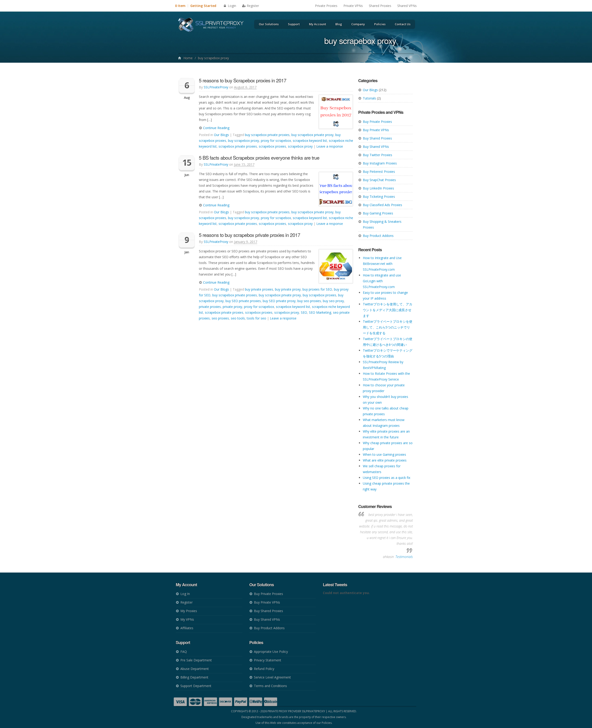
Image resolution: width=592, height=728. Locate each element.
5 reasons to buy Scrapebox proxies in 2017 (242, 80)
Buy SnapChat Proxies (379, 180)
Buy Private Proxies (377, 121)
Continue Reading (215, 128)
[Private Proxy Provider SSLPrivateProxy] (213, 25)
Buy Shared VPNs (376, 146)
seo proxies (220, 318)
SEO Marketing (320, 312)
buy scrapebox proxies (319, 295)
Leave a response (329, 146)
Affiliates (186, 628)
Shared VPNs (407, 5)
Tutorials (369, 98)
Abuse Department (194, 668)
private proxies (210, 306)
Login (231, 5)
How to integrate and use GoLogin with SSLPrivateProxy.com (382, 281)
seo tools (238, 318)
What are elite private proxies (385, 460)
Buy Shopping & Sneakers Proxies (382, 224)
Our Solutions (269, 24)
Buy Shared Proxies (377, 138)
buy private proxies (259, 289)
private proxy (232, 306)
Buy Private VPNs (376, 130)
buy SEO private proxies (243, 301)
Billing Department (194, 677)
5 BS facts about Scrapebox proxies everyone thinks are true (259, 157)
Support (294, 24)
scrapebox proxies (272, 146)
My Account (317, 24)
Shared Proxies (380, 5)
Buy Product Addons (378, 235)
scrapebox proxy (300, 146)
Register (253, 5)
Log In (185, 594)
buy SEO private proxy (279, 301)
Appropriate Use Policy (271, 651)
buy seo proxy (333, 301)
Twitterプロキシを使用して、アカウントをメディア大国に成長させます (387, 310)
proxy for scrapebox (276, 140)
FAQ (183, 651)
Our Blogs (370, 90)
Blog (338, 24)
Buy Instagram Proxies (380, 163)
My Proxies (188, 611)
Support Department (195, 686)
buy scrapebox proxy (243, 140)
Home (188, 58)
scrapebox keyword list (310, 140)
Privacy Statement (267, 660)
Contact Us (402, 24)
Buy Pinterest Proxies (379, 171)
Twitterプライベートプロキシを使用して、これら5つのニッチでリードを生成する (387, 327)
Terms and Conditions (270, 686)
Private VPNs (353, 5)
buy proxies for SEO (317, 289)
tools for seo (256, 318)
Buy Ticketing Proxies (379, 196)
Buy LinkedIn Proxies (378, 188)
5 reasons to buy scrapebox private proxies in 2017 (249, 234)
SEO (304, 312)
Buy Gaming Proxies (378, 213)
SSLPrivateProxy (216, 87)
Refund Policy (264, 668)
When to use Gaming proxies (384, 454)
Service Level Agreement (272, 677)
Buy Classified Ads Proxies (382, 205)
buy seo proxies (309, 301)
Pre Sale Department (196, 660)
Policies (379, 24)
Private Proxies (326, 5)
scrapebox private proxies (238, 146)
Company (358, 24)
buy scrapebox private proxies (267, 135)
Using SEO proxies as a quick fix (386, 477)
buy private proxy (288, 289)
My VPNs (187, 619)
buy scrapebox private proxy (312, 135)
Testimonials (404, 557)
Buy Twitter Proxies (377, 155)
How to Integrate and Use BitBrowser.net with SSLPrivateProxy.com (382, 264)
